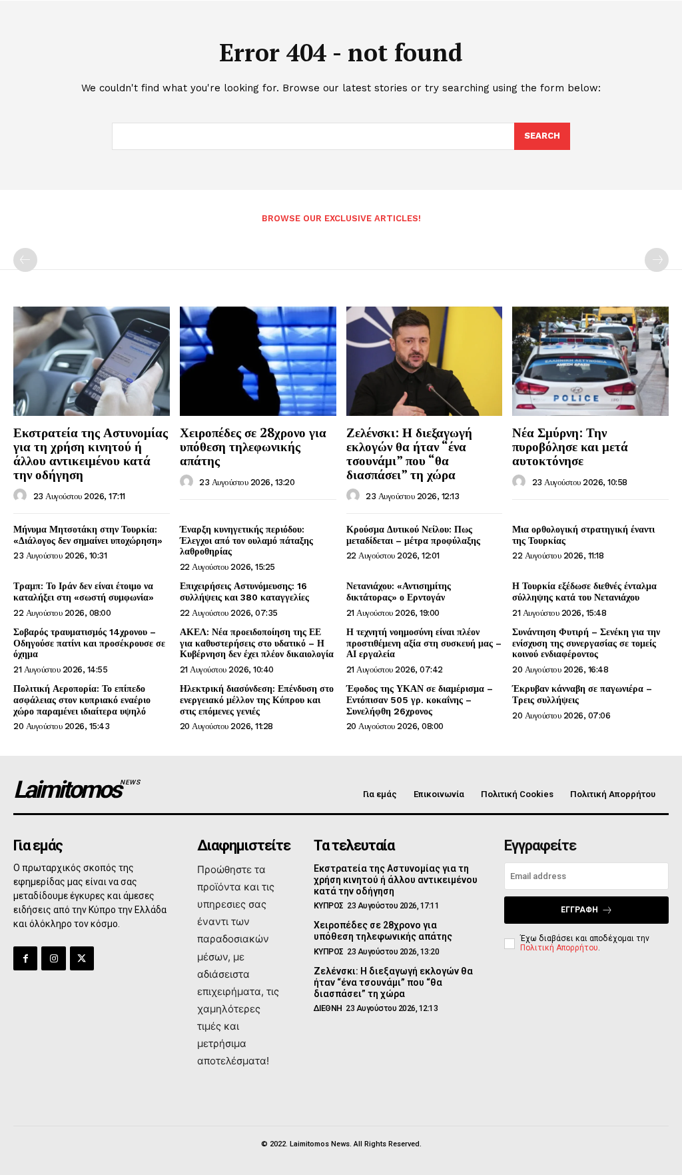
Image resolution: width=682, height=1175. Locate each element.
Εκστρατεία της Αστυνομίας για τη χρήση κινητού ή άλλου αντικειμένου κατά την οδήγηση (90, 453)
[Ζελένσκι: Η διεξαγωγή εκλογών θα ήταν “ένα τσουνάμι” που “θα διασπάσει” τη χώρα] (424, 361)
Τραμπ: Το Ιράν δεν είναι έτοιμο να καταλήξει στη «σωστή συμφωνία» (83, 591)
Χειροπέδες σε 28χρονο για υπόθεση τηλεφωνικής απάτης (253, 446)
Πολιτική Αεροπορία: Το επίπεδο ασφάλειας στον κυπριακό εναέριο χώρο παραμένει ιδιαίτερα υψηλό (82, 699)
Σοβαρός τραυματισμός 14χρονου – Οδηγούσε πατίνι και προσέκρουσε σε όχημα (89, 643)
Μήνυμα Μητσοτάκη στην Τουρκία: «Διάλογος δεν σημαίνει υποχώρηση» (88, 535)
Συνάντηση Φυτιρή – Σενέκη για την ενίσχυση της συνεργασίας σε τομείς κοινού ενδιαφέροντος (586, 643)
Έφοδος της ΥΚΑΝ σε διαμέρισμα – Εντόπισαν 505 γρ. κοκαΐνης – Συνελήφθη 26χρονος (419, 699)
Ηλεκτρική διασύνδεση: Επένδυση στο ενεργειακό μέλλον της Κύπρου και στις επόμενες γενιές (257, 699)
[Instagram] (53, 958)
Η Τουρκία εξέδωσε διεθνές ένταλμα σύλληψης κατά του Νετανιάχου (584, 591)
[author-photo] (22, 496)
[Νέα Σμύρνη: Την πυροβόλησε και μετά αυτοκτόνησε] (590, 361)
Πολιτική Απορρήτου (559, 947)
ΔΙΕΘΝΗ (328, 1008)
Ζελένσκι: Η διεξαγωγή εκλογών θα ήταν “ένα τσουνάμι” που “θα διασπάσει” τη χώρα (409, 453)
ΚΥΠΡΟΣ (329, 905)
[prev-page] (25, 260)
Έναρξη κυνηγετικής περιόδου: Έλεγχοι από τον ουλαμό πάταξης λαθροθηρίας (246, 540)
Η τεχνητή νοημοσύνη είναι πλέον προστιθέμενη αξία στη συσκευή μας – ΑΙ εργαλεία (424, 643)
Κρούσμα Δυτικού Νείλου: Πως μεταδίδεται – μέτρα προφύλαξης (413, 535)
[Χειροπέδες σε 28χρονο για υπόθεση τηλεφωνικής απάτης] (258, 361)
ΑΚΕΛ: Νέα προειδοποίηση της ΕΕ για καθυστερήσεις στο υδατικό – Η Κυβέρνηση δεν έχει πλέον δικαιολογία (257, 643)
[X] (82, 958)
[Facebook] (25, 958)
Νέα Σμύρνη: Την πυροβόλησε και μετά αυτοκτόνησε (570, 446)
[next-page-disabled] (657, 260)
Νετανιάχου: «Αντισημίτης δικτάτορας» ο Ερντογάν (398, 591)
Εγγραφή (579, 909)
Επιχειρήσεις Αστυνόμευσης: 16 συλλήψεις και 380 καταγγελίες (244, 591)
